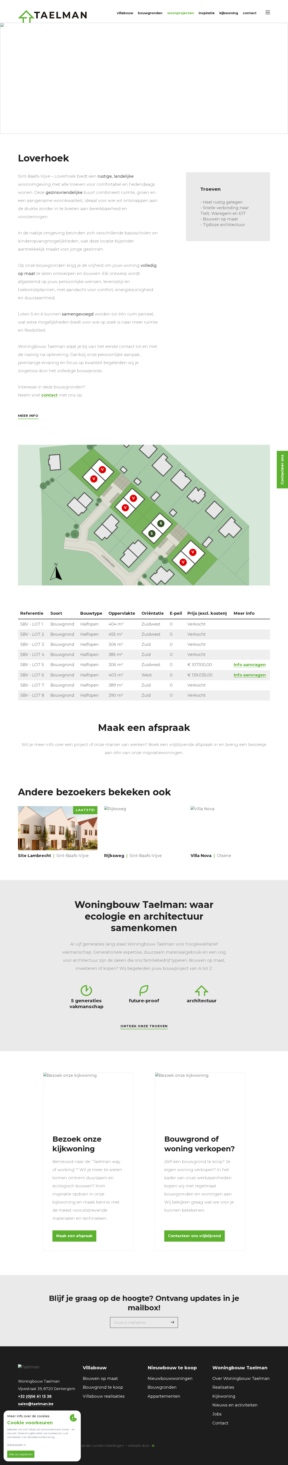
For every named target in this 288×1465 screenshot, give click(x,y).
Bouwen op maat (100, 1378)
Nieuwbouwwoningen (170, 1378)
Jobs (217, 1414)
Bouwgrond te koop (103, 1387)
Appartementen (164, 1396)
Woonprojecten (180, 13)
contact (49, 395)
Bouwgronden (150, 13)
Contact (249, 13)
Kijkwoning (228, 13)
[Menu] (268, 12)
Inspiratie (207, 13)
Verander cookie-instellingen (100, 1446)
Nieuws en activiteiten (235, 1405)
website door (139, 1446)
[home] (52, 16)
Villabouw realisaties (104, 1396)
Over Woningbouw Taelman (241, 1378)
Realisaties (223, 1387)
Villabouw (125, 13)
